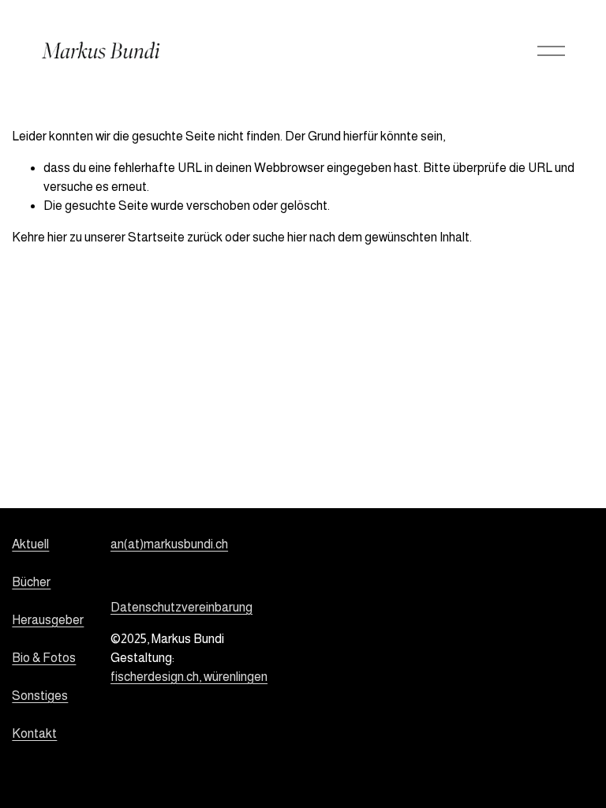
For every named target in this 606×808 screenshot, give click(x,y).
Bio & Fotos (44, 657)
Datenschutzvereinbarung (181, 607)
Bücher (31, 582)
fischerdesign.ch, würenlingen (188, 676)
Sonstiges (40, 695)
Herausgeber (48, 620)
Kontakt (34, 733)
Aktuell (30, 544)
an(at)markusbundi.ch (169, 544)
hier (57, 237)
